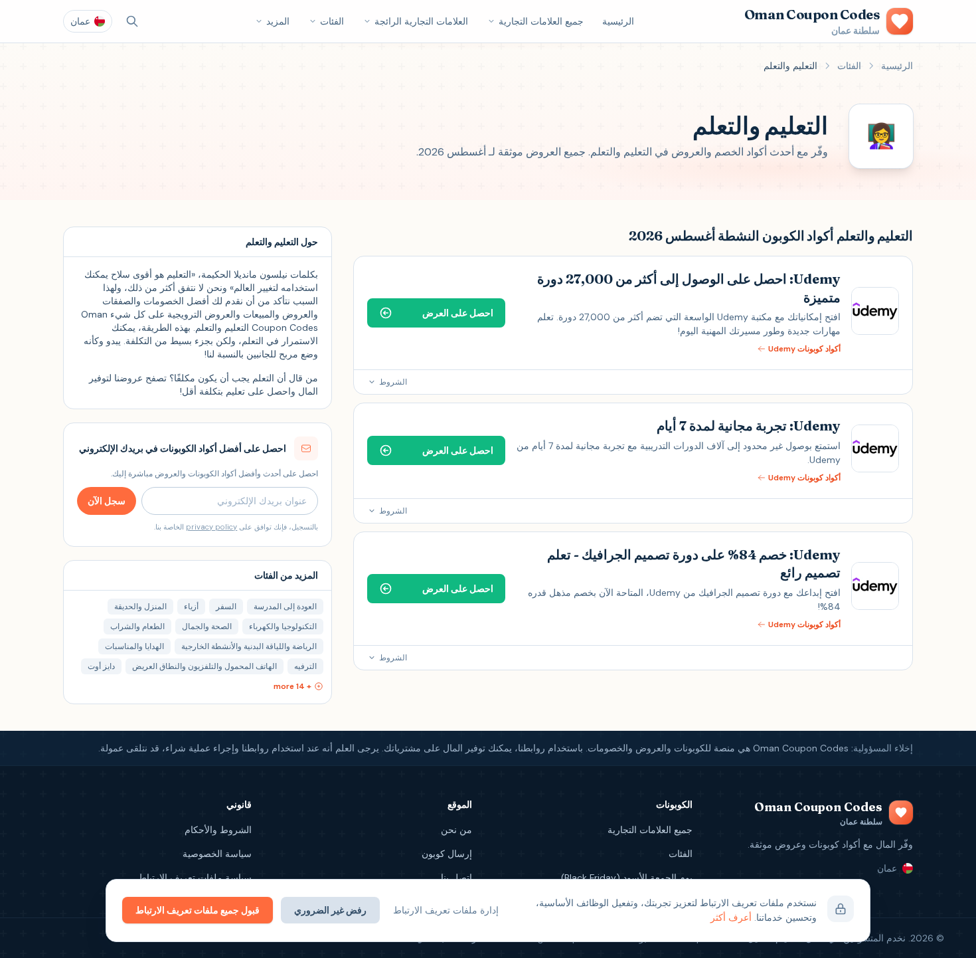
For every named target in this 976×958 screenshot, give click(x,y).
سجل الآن (106, 501)
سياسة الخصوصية (217, 854)
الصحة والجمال (207, 626)
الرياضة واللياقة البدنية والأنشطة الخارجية (249, 646)
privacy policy (211, 526)
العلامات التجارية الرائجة (421, 21)
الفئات (332, 21)
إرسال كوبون (447, 854)
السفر (226, 606)
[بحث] (132, 21)
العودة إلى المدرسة (285, 606)
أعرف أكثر (731, 917)
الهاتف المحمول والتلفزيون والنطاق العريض (204, 666)
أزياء (191, 606)
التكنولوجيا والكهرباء (283, 626)
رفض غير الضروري (330, 910)
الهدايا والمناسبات (134, 646)
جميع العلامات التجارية (541, 21)
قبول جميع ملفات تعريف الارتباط (197, 910)
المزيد (277, 21)
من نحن (456, 830)
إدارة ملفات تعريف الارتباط (446, 910)
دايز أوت (101, 666)
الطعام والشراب (137, 626)
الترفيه (305, 666)
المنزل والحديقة (140, 606)
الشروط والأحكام (218, 830)
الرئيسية (618, 21)
